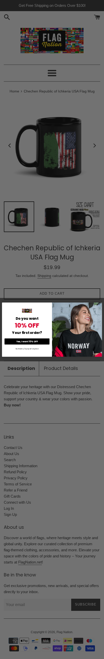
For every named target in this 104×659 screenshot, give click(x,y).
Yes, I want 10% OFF (27, 341)
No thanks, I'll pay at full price (27, 349)
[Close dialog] (100, 305)
